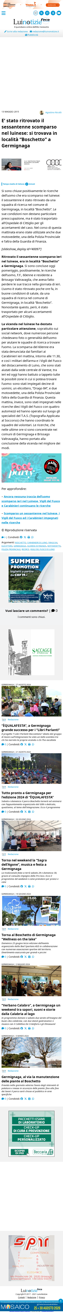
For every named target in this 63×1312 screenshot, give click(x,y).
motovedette (54, 546)
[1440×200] (31, 1310)
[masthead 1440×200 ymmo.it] (31, 8)
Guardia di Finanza (36, 546)
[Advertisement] (31, 74)
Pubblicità (32, 34)
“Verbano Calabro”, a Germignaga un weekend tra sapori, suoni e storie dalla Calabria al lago (31, 1009)
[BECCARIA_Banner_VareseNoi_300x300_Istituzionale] (31, 1155)
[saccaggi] (31, 674)
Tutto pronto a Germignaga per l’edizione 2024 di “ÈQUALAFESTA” (28, 795)
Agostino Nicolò (53, 112)
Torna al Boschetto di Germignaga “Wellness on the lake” (29, 937)
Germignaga (20, 546)
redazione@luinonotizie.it (45, 31)
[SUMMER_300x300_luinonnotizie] (31, 601)
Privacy (42, 1297)
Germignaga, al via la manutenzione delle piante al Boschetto (30, 1079)
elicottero (7, 546)
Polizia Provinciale (11, 549)
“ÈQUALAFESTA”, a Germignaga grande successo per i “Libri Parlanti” (31, 727)
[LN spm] (31, 1280)
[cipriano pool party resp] (31, 481)
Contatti (21, 1297)
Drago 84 (52, 542)
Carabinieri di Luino (37, 542)
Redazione (13, 719)
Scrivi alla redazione (17, 31)
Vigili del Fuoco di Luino (42, 549)
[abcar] (31, 178)
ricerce (25, 549)
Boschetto (20, 542)
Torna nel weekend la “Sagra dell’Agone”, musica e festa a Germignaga (24, 864)
